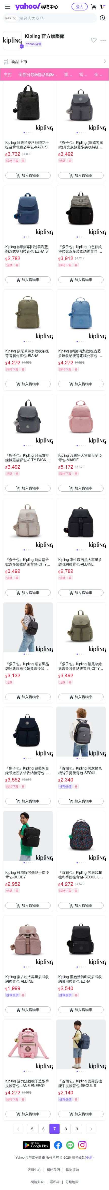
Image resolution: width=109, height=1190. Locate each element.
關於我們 (53, 1169)
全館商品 (100, 74)
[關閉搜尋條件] (14, 18)
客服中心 (34, 1169)
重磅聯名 (70, 74)
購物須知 (72, 1169)
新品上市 (19, 61)
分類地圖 (72, 1181)
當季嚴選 (85, 74)
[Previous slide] (6, 105)
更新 (89, 1157)
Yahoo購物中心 (36, 6)
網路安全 (37, 1181)
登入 (79, 6)
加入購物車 (30, 175)
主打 (8, 74)
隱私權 (55, 1181)
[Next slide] (49, 105)
